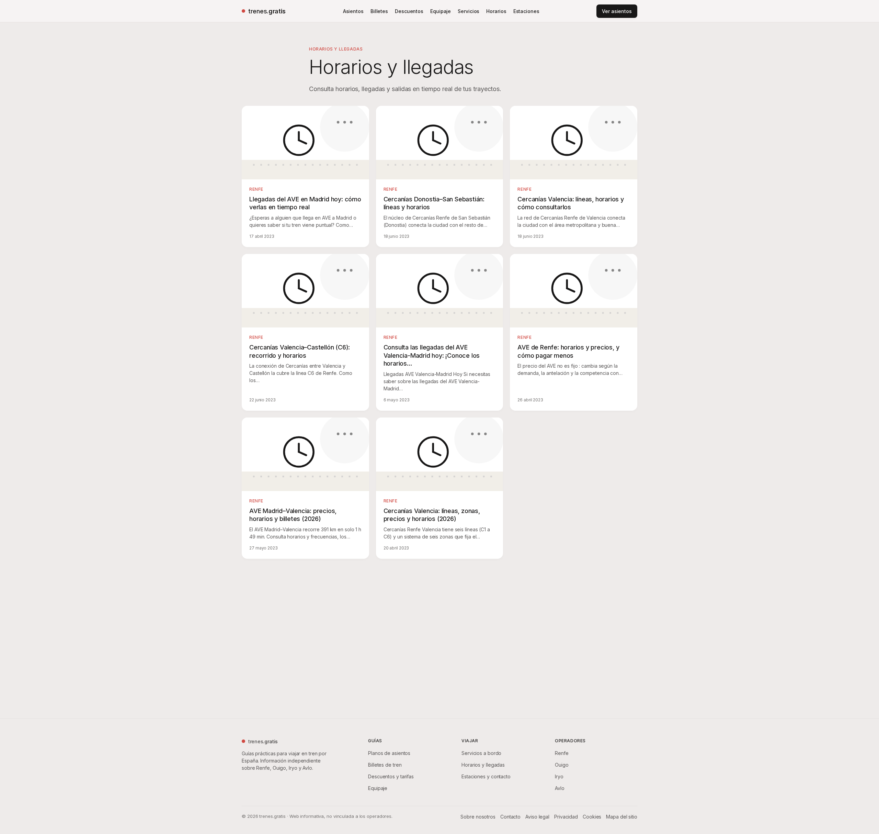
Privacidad (566, 817)
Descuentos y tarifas (391, 776)
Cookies (592, 817)
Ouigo (562, 765)
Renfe (562, 753)
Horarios (496, 11)
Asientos (353, 11)
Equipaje (440, 11)
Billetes (379, 11)
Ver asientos (617, 11)
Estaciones (526, 11)
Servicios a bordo (481, 753)
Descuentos (409, 11)
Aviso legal (537, 817)
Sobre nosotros (477, 817)
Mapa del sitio (621, 817)
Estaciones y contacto (486, 776)
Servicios (468, 11)
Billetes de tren (384, 765)
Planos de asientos (389, 753)
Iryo (559, 776)
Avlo (559, 788)
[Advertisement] (439, 637)
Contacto (510, 817)
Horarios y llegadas (483, 765)
